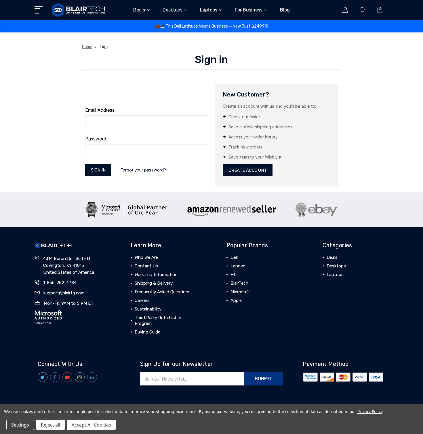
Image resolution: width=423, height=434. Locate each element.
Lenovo (237, 266)
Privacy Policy (369, 411)
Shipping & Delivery (154, 283)
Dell (234, 257)
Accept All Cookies (91, 425)
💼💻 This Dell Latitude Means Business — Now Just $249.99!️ (211, 26)
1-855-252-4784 (60, 282)
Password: (96, 139)
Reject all (50, 425)
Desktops (172, 10)
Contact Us (146, 266)
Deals (139, 10)
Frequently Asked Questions (162, 291)
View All (238, 309)
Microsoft (240, 291)
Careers (142, 300)
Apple (236, 300)
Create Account (247, 170)
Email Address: (100, 110)
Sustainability (148, 309)
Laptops (208, 10)
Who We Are (146, 257)
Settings (20, 425)
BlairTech (239, 283)
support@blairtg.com (64, 293)
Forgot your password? (143, 170)
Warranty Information (156, 274)
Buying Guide (147, 332)
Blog (285, 10)
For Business (248, 10)
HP (233, 274)
